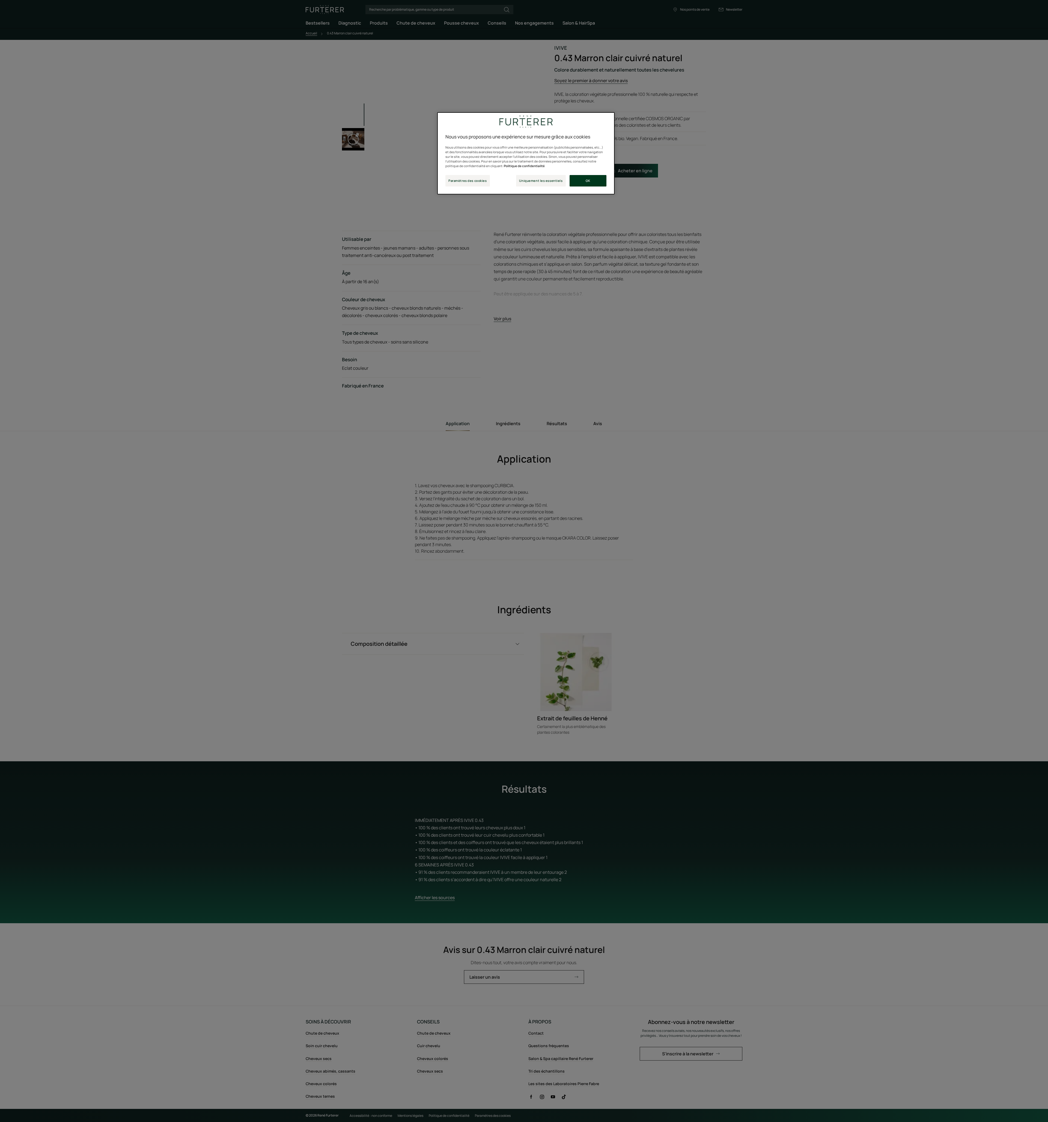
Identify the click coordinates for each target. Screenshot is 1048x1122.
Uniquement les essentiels (540, 181)
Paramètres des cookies (467, 181)
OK (588, 181)
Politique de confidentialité (524, 166)
